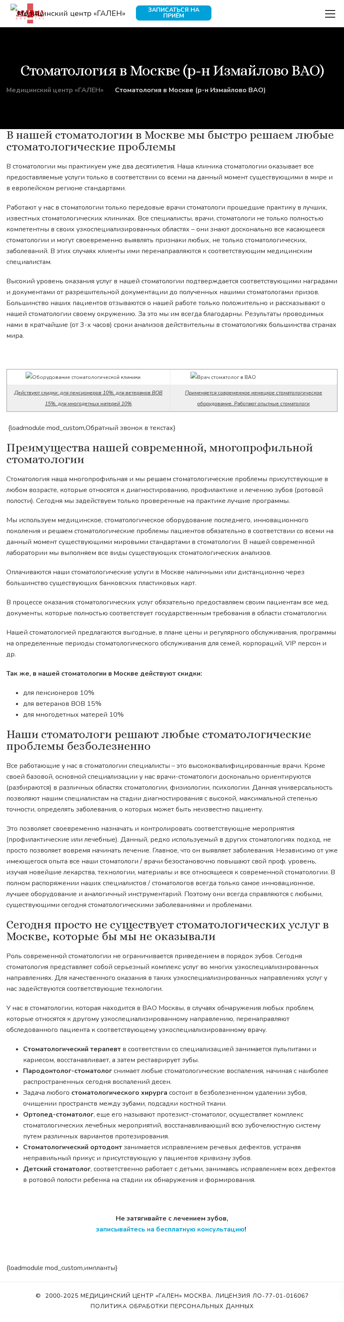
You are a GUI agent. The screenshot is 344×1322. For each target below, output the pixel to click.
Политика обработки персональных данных (172, 1306)
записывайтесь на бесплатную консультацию (170, 1229)
